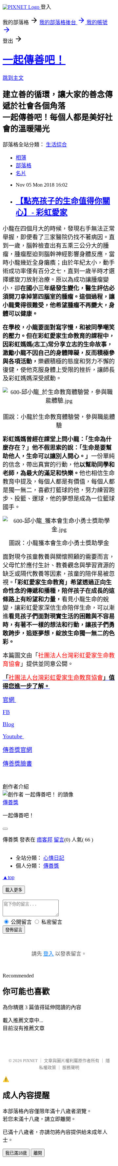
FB (6, 712)
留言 (59, 839)
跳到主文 (13, 78)
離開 (37, 1153)
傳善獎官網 (17, 750)
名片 (21, 173)
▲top (8, 877)
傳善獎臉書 (17, 763)
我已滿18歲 (16, 1153)
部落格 (23, 165)
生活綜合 (56, 144)
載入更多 (13, 890)
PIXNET (30, 1060)
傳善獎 (10, 802)
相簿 (21, 157)
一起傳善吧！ (34, 60)
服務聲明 (70, 1067)
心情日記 (53, 858)
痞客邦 (44, 839)
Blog (8, 724)
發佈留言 (13, 929)
